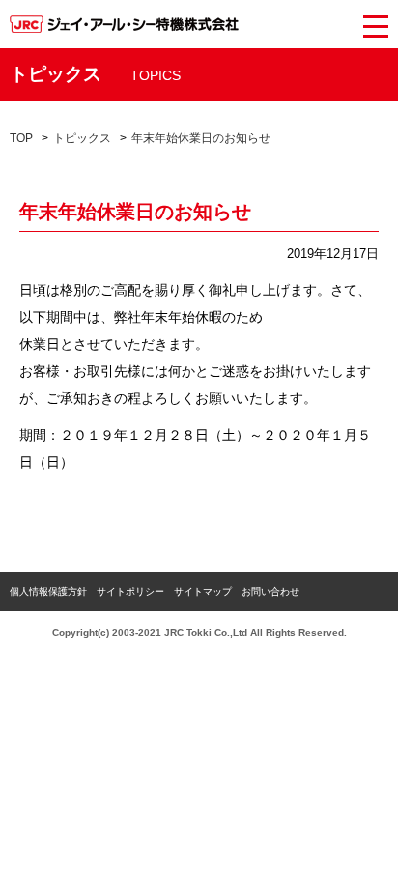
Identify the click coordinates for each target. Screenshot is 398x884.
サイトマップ (203, 591)
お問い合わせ (270, 591)
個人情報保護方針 (48, 591)
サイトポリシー (130, 591)
